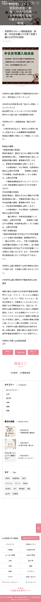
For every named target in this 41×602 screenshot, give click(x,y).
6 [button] (23, 85)
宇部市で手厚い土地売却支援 (14, 340)
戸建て (24, 478)
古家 (7, 402)
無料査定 (22, 489)
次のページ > (33, 352)
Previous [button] (4, 66)
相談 (28, 489)
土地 (3, 344)
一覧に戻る (20, 352)
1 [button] (16, 85)
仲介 (15, 489)
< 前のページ (8, 352)
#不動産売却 (25, 372)
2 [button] (17, 85)
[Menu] (37, 2)
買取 (7, 410)
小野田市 (15, 494)
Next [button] (36, 66)
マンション (8, 483)
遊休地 (25, 483)
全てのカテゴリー (12, 390)
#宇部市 (14, 372)
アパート (17, 483)
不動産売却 (15, 478)
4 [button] (20, 85)
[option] (20, 65)
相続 (8, 406)
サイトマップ (31, 582)
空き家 (8, 398)
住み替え (8, 489)
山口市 (7, 494)
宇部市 (7, 478)
